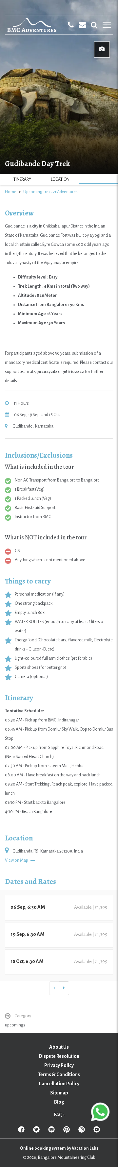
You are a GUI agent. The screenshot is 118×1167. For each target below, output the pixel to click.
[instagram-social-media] (81, 1130)
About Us (59, 1047)
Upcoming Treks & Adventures (50, 192)
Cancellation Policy (59, 1083)
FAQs (59, 1114)
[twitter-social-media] (36, 1130)
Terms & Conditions (59, 1074)
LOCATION (60, 179)
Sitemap (59, 1092)
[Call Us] (71, 24)
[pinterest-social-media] (66, 1130)
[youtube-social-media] (96, 1130)
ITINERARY (21, 179)
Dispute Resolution (59, 1056)
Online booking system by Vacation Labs (59, 1148)
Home (10, 192)
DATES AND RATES (98, 179)
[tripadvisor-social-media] (51, 1130)
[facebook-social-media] (21, 1130)
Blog (59, 1102)
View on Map (17, 860)
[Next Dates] (64, 988)
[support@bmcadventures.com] (82, 24)
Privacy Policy (59, 1065)
